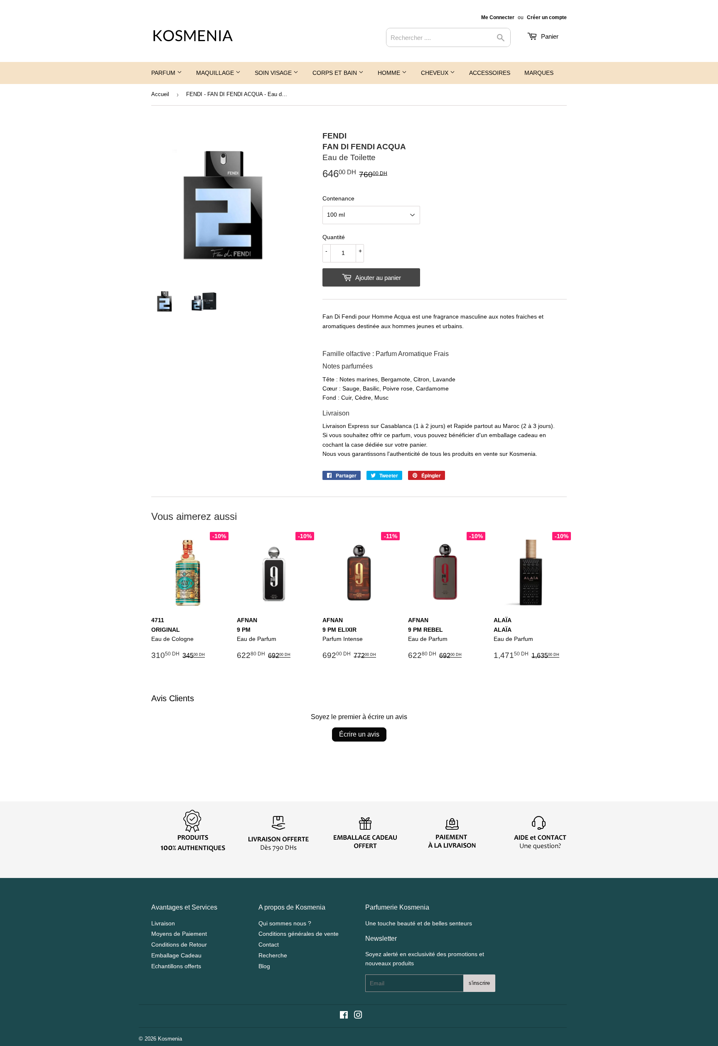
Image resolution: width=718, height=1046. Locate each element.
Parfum (164, 72)
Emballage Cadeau (176, 955)
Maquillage (216, 72)
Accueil (160, 94)
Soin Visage (274, 72)
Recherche (272, 955)
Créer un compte (547, 17)
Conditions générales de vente (298, 933)
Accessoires (489, 72)
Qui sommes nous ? (284, 923)
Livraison (163, 923)
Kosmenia (170, 1039)
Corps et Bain (335, 72)
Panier (548, 36)
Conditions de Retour (179, 944)
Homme (390, 72)
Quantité (333, 237)
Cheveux (435, 72)
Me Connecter (497, 17)
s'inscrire (479, 983)
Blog (264, 966)
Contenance (338, 198)
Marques (538, 72)
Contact (268, 944)
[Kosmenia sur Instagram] (358, 1016)
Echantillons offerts (176, 966)
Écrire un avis (359, 734)
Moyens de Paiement (179, 933)
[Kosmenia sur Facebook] (343, 1016)
